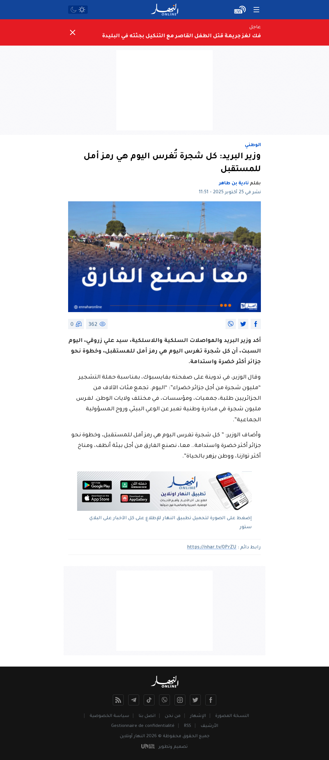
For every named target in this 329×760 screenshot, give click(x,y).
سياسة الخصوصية (109, 716)
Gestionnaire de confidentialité (142, 726)
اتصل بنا (147, 716)
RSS (187, 726)
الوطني (253, 145)
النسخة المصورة (232, 716)
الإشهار (198, 716)
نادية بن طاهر (234, 183)
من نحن (173, 716)
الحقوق (190, 736)
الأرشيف (209, 726)
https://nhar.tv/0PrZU (211, 547)
